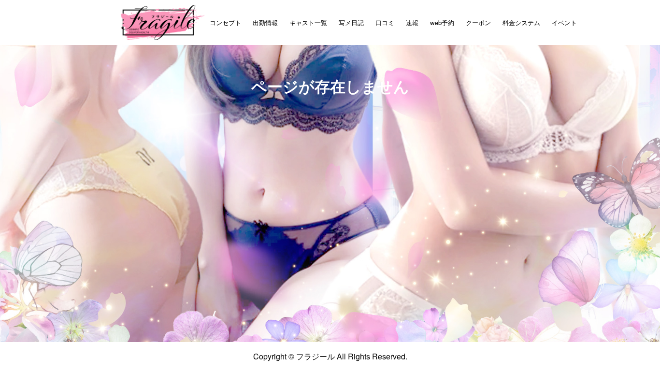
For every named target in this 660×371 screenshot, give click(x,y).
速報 (412, 22)
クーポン (478, 22)
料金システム (521, 22)
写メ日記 (351, 22)
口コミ (384, 22)
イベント (564, 22)
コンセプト (225, 22)
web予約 (442, 22)
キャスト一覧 (308, 22)
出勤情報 (265, 22)
